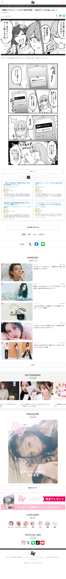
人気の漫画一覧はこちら (33, 227)
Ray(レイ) (2, 5)
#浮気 (34, 234)
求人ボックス (11, 197)
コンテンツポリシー (40, 557)
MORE (33, 365)
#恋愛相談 (41, 234)
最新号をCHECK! (33, 488)
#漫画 (29, 234)
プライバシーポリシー (28, 557)
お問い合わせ (56, 557)
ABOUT (8, 557)
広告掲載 (14, 557)
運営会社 (49, 557)
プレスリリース (33, 559)
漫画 (6, 5)
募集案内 (19, 557)
